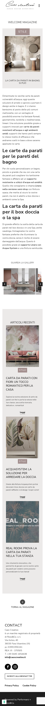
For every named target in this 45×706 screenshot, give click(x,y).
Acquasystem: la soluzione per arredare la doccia (21, 473)
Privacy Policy (12, 685)
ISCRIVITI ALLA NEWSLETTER (19, 676)
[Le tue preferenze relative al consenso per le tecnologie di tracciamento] (4, 702)
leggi (22, 412)
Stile (22, 32)
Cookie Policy (29, 685)
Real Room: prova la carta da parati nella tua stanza (21, 552)
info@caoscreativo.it (15, 657)
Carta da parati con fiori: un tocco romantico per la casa (21, 384)
